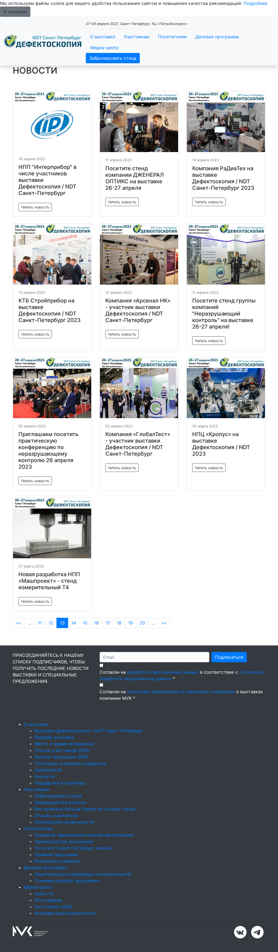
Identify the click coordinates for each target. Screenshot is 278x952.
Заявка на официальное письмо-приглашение (83, 835)
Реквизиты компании (57, 861)
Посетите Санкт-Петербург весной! (73, 848)
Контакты (44, 776)
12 (51, 623)
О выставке (102, 36)
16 (96, 623)
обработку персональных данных (163, 672)
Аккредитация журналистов (65, 913)
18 (119, 623)
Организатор (48, 770)
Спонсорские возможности (64, 822)
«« (18, 623)
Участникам (136, 36)
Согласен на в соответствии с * (181, 675)
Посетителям (172, 36)
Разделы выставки (54, 737)
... (29, 623)
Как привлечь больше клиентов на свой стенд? (85, 809)
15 (85, 623)
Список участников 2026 (61, 750)
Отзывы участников (56, 815)
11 (40, 623)
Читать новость (35, 207)
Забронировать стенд (112, 58)
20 (142, 623)
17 (108, 623)
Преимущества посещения (63, 841)
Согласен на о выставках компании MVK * (181, 695)
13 (62, 623)
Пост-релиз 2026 (53, 906)
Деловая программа (217, 36)
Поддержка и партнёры (60, 783)
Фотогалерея (48, 900)
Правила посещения (56, 854)
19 (130, 623)
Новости (43, 893)
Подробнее (255, 3)
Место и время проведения (64, 743)
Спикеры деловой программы (66, 880)
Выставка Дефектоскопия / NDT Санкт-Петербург (88, 730)
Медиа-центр (104, 47)
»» (164, 623)
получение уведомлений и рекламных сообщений (181, 691)
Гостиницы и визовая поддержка (70, 763)
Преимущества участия (60, 802)
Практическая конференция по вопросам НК (82, 874)
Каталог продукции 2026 (61, 756)
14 (73, 623)
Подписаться (229, 657)
